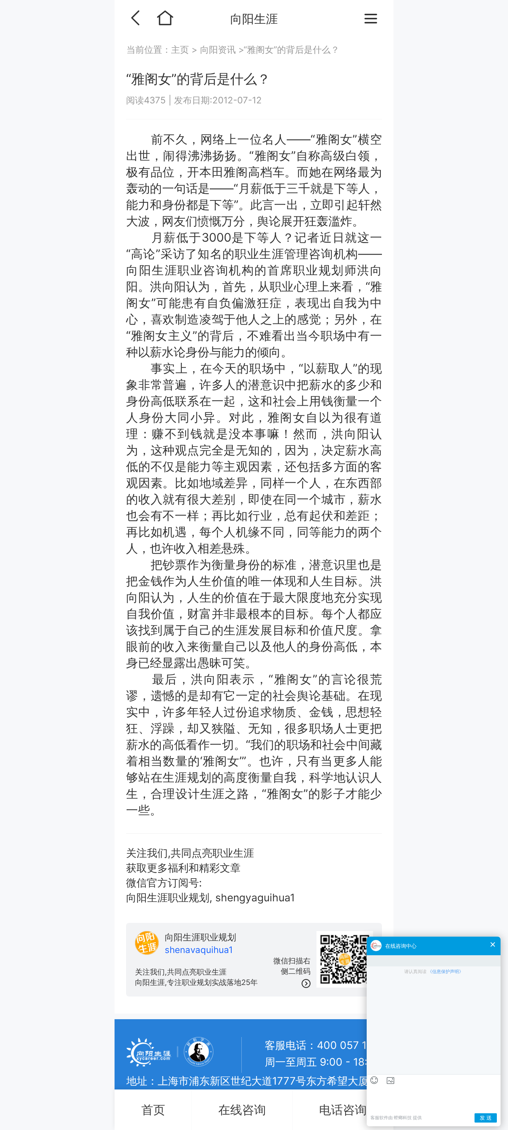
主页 (181, 49)
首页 (153, 1109)
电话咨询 (343, 1109)
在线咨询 (242, 1109)
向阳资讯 (217, 49)
